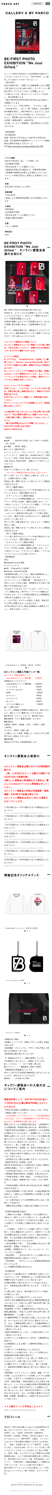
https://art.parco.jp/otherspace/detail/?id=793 (23, 821)
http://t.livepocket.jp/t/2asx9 (20, 1409)
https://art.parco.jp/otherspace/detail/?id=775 (23, 813)
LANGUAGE (37, 3)
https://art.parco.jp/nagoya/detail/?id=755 (25, 146)
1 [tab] (27, 305)
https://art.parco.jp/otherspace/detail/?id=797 (23, 856)
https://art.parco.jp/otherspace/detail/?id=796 (23, 848)
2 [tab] (28, 667)
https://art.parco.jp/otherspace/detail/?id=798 (23, 865)
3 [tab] (29, 930)
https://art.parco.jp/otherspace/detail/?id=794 (23, 830)
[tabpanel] (27, 282)
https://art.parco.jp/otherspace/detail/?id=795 (23, 839)
